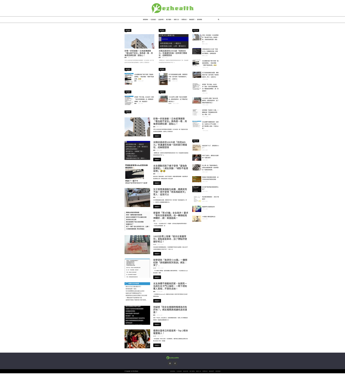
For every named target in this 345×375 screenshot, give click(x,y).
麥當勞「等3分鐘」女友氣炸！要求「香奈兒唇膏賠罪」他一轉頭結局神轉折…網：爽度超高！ (144, 99)
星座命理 (160, 19)
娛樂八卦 (176, 19)
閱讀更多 (157, 136)
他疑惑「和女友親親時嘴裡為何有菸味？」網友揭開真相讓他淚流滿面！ (170, 310)
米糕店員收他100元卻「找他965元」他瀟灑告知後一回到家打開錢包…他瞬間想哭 (173, 53)
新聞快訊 (184, 19)
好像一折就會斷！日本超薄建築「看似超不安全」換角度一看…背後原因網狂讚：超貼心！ (139, 53)
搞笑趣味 (145, 19)
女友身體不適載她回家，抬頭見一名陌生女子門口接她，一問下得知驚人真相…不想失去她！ (170, 286)
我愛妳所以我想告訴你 (208, 206)
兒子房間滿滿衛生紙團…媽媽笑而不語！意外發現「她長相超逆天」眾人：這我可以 (178, 77)
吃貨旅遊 (153, 19)
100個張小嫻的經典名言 (208, 216)
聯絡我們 (191, 19)
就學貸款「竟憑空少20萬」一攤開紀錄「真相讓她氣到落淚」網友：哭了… (170, 262)
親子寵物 (168, 19)
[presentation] (3, 25)
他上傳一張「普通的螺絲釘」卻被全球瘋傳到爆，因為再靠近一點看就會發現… (210, 167)
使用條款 (199, 19)
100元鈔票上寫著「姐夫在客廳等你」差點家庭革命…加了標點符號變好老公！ (178, 99)
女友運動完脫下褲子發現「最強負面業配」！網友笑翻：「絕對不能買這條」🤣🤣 (144, 77)
